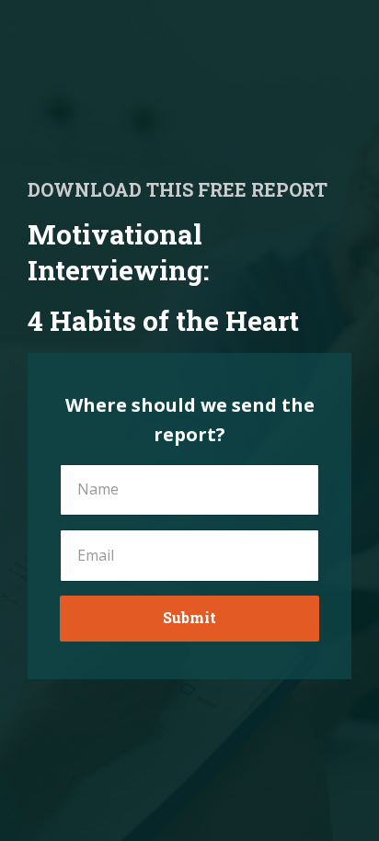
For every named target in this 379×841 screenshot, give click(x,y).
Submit (189, 617)
